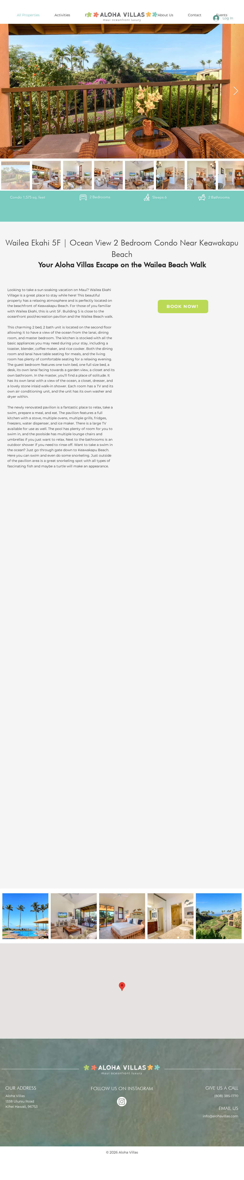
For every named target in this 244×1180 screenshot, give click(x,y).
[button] (165, 15)
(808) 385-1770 (226, 1096)
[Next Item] (236, 91)
